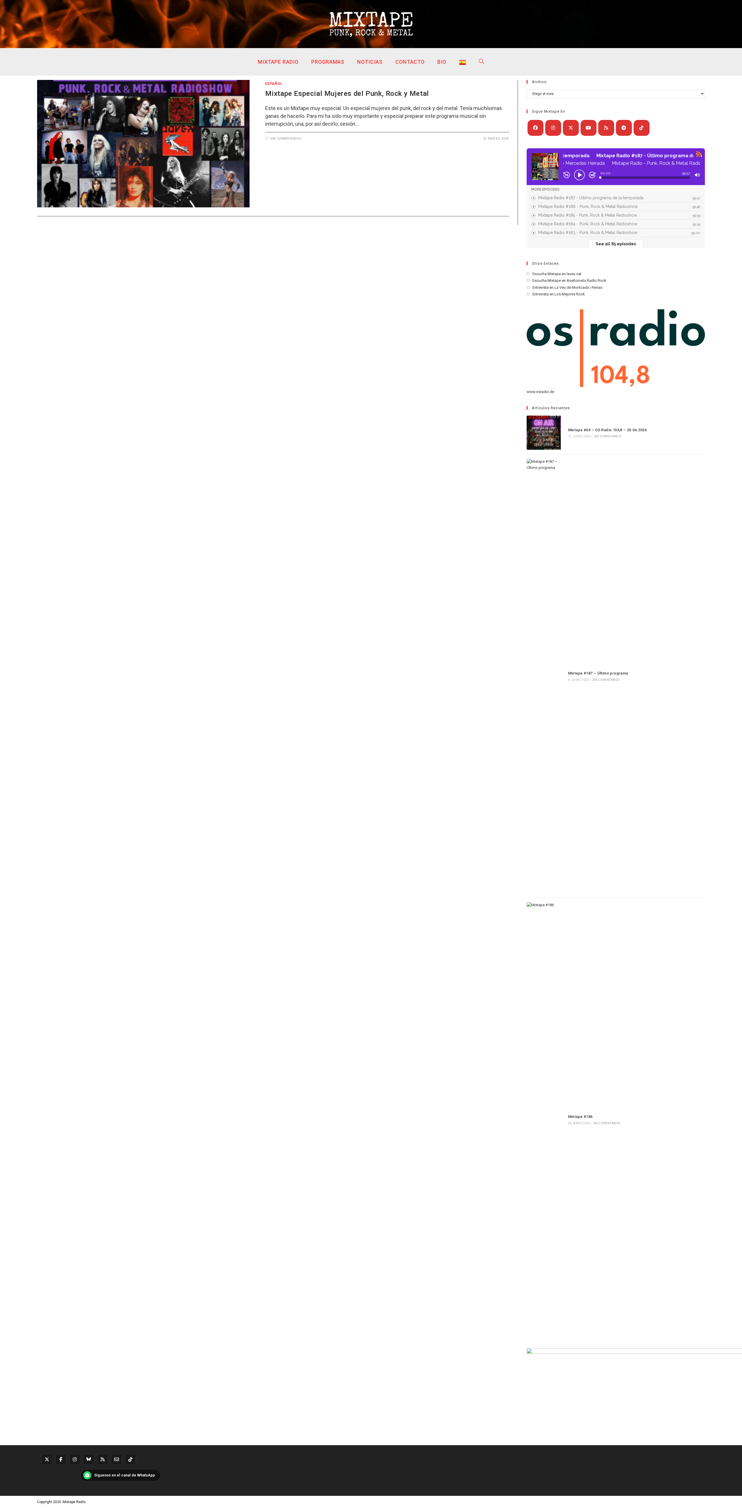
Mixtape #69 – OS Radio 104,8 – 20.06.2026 (607, 430)
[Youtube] (588, 128)
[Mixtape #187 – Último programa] (544, 676)
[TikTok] (130, 1459)
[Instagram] (553, 128)
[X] (571, 128)
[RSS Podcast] (102, 1459)
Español (274, 84)
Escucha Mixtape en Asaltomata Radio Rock (569, 280)
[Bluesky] (88, 1459)
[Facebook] (535, 128)
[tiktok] (642, 128)
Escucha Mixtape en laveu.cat (556, 274)
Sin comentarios (285, 138)
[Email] (116, 1459)
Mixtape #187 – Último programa (598, 673)
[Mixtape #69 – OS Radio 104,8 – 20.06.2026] (544, 433)
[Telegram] (624, 128)
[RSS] (606, 128)
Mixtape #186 (580, 1116)
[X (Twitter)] (46, 1459)
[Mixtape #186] (544, 1119)
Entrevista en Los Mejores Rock (558, 294)
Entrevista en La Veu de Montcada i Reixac (567, 287)
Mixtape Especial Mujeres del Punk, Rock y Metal (347, 93)
